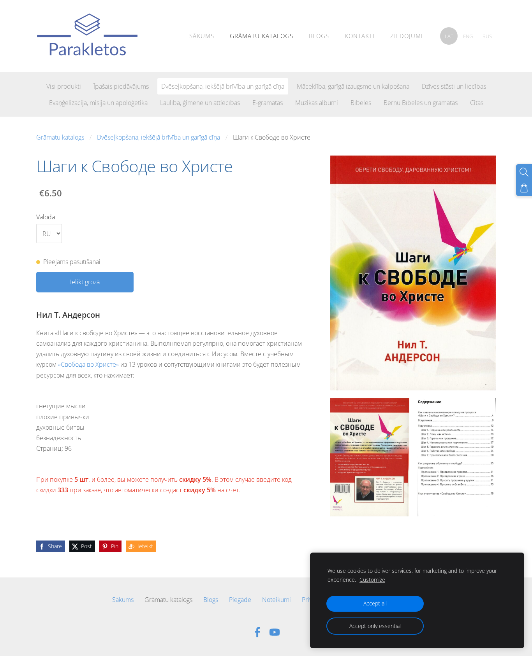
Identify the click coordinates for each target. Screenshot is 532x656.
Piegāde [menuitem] (240, 599)
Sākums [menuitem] (201, 36)
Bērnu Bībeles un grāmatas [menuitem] (421, 102)
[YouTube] (274, 632)
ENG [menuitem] (468, 36)
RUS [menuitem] (487, 36)
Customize (372, 579)
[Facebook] (257, 632)
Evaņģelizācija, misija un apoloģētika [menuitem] (98, 102)
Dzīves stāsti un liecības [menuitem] (454, 86)
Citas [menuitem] (476, 102)
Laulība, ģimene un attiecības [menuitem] (200, 102)
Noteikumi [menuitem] (276, 599)
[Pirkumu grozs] (524, 188)
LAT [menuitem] (449, 36)
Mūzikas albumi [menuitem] (316, 102)
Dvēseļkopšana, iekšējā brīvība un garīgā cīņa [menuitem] (222, 86)
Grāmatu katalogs (60, 137)
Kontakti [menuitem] (360, 36)
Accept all (375, 603)
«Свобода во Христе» (88, 364)
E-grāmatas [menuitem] (267, 102)
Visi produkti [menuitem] (63, 86)
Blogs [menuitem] (319, 36)
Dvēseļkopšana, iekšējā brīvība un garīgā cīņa (158, 137)
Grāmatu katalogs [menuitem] (261, 36)
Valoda (45, 217)
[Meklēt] (524, 172)
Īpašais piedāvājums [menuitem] (121, 86)
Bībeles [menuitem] (361, 102)
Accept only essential (375, 626)
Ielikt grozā (85, 282)
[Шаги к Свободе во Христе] (369, 457)
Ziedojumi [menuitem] (406, 36)
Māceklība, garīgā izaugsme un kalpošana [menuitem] (353, 86)
